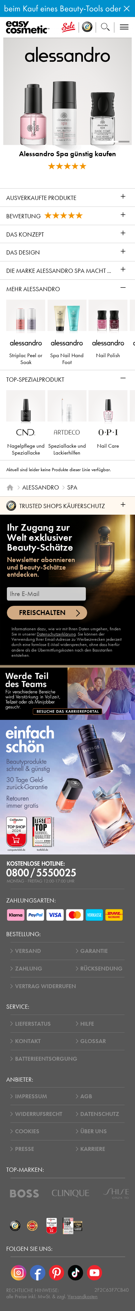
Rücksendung (101, 968)
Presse (24, 1149)
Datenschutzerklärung (56, 634)
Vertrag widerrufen (45, 986)
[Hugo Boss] (24, 1193)
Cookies (27, 1131)
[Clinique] (70, 1193)
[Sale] (68, 27)
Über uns (93, 1131)
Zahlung (28, 968)
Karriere (92, 1149)
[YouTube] (94, 1272)
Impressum (31, 1096)
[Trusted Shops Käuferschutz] (15, 1226)
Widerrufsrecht (38, 1114)
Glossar (93, 1041)
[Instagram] (18, 1272)
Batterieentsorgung (46, 1058)
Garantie (94, 950)
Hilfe (87, 1023)
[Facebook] (37, 1272)
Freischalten (42, 612)
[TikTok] (75, 1272)
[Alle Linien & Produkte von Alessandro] (67, 54)
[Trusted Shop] (87, 27)
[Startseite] (10, 487)
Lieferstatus (33, 1023)
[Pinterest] (56, 1272)
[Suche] (105, 27)
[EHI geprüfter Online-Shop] (32, 1226)
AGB (86, 1096)
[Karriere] (67, 693)
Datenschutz (99, 1114)
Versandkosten (83, 1296)
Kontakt (28, 1041)
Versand (28, 950)
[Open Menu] (29, 27)
